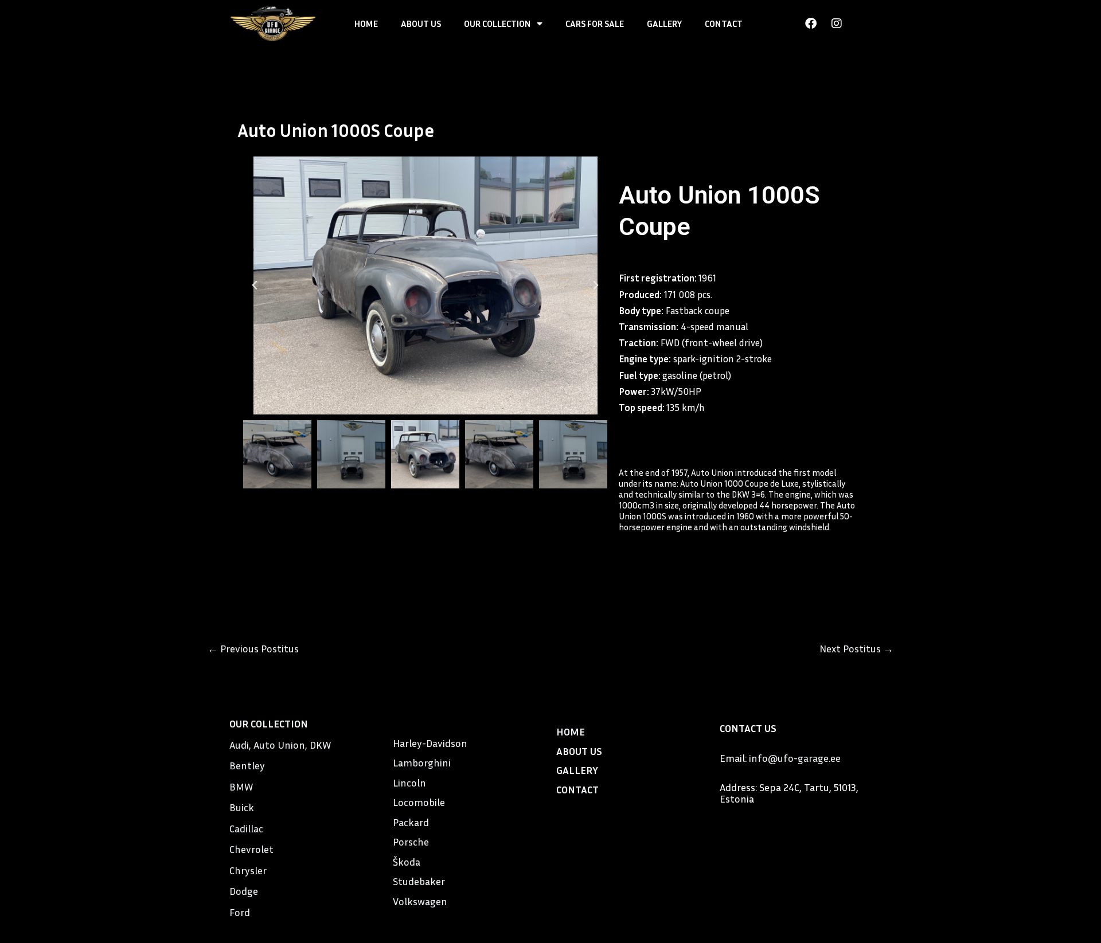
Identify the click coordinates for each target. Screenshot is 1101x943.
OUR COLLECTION (497, 23)
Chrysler (248, 870)
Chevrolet (251, 849)
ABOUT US (421, 23)
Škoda (406, 861)
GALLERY (664, 23)
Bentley (247, 765)
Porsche (411, 841)
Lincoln (409, 782)
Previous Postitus (253, 648)
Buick (241, 807)
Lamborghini (422, 762)
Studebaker (419, 881)
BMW (241, 786)
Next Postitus (856, 648)
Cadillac (246, 828)
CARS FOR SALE (594, 23)
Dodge (243, 891)
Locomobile (419, 802)
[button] (254, 285)
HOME (366, 23)
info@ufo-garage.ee (795, 758)
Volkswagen (420, 901)
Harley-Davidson (430, 743)
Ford (239, 912)
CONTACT (724, 23)
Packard (411, 822)
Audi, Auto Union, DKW (280, 744)
